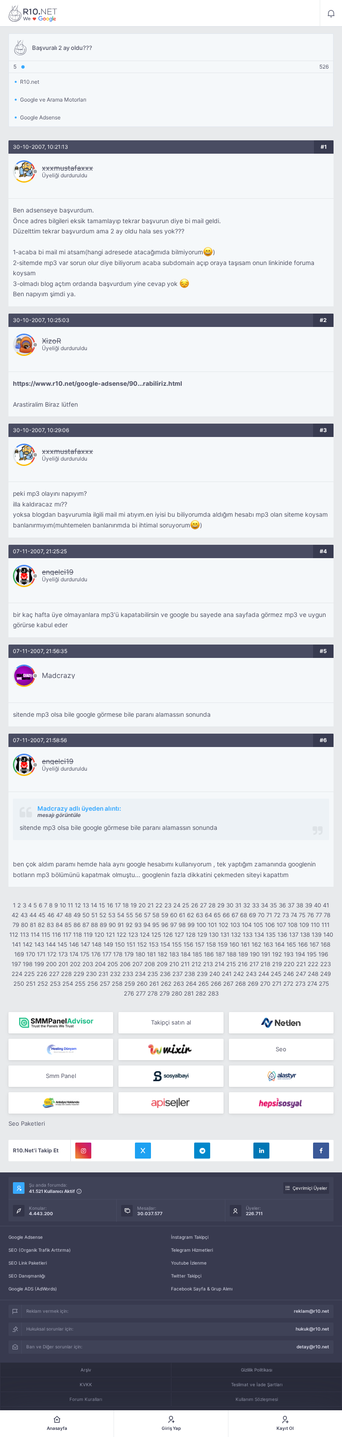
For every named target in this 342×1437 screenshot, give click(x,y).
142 (28, 944)
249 (325, 973)
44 (33, 915)
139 (317, 934)
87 (85, 924)
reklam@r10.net (311, 1311)
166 (303, 944)
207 (137, 964)
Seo (281, 1049)
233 (127, 973)
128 (190, 934)
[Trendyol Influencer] (170, 1049)
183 (174, 954)
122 (121, 934)
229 (78, 973)
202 (75, 964)
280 (176, 993)
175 (85, 954)
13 (86, 905)
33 (255, 905)
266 (216, 983)
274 (312, 983)
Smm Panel (61, 1075)
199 (39, 964)
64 (208, 915)
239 (202, 973)
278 (152, 993)
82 (41, 924)
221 (301, 964)
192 (277, 954)
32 (246, 905)
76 (310, 915)
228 (66, 973)
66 (226, 915)
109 (304, 924)
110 (315, 924)
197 (16, 964)
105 (258, 924)
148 (97, 944)
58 (155, 915)
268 (240, 983)
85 (68, 924)
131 (224, 934)
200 (51, 964)
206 (125, 964)
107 (281, 924)
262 (166, 983)
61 (182, 915)
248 (313, 973)
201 (63, 964)
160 (234, 944)
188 (231, 954)
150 (120, 944)
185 (197, 954)
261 (154, 983)
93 (138, 924)
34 (264, 905)
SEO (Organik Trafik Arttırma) (39, 1250)
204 (100, 964)
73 (285, 915)
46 (50, 915)
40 (317, 905)
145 (62, 944)
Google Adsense (25, 1237)
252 (42, 983)
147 (85, 944)
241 (227, 973)
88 (94, 924)
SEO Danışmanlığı (26, 1275)
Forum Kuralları (85, 1399)
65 (217, 915)
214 (219, 964)
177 (106, 954)
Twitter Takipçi (186, 1275)
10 (63, 905)
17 (118, 905)
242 (238, 973)
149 (108, 944)
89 (103, 924)
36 (282, 905)
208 (149, 964)
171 (41, 954)
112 (13, 934)
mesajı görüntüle (59, 815)
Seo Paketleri (26, 1123)
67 (235, 915)
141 (16, 944)
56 (138, 915)
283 (213, 993)
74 (294, 915)
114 (35, 934)
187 (220, 954)
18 (125, 905)
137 (293, 934)
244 (263, 973)
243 (251, 973)
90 (112, 924)
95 (155, 924)
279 (164, 993)
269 (253, 983)
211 (185, 964)
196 (323, 954)
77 (319, 915)
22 (159, 905)
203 (87, 964)
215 (231, 964)
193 (288, 954)
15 (102, 905)
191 (265, 954)
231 (103, 973)
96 (164, 924)
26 (194, 905)
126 (168, 934)
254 (67, 983)
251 (31, 983)
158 (211, 944)
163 (268, 944)
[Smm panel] (60, 1022)
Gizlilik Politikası (256, 1369)
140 (328, 934)
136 (282, 934)
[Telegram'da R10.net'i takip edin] (202, 1151)
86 (77, 924)
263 (178, 983)
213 (208, 964)
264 (191, 983)
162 (256, 944)
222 (313, 964)
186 (209, 954)
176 (96, 954)
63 (199, 915)
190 (255, 954)
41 (326, 905)
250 (18, 983)
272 (288, 983)
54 (120, 915)
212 (196, 964)
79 (15, 924)
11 (70, 905)
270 (265, 983)
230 (91, 973)
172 (52, 954)
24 (176, 905)
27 (203, 905)
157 (199, 944)
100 (201, 924)
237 (177, 973)
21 (150, 905)
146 (74, 944)
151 (130, 944)
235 (152, 973)
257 (105, 983)
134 (259, 934)
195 (312, 954)
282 (200, 993)
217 (254, 964)
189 (243, 954)
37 (291, 905)
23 (167, 905)
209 (162, 964)
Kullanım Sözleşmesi (257, 1399)
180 (140, 954)
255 (80, 983)
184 (186, 954)
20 (142, 905)
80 (24, 924)
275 (324, 983)
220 (289, 964)
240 (214, 973)
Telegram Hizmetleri (192, 1250)
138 (305, 934)
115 (45, 934)
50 (86, 915)
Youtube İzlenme (189, 1263)
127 (179, 934)
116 (56, 934)
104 (247, 924)
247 (301, 973)
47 (59, 915)
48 (68, 915)
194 (300, 954)
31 (238, 905)
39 (308, 905)
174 (73, 954)
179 (129, 954)
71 (269, 915)
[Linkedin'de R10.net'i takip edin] (261, 1151)
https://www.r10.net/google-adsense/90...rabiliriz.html (97, 383)
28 (212, 905)
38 (299, 905)
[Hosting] (281, 1022)
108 (292, 924)
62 (190, 915)
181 (151, 954)
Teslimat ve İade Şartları (256, 1384)
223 (325, 964)
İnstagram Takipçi (189, 1237)
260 (142, 983)
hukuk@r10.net (312, 1328)
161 (245, 944)
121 (110, 934)
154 (165, 944)
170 (30, 954)
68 (243, 915)
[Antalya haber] (60, 1103)
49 (77, 915)
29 (220, 905)
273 (300, 983)
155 (177, 944)
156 (188, 944)
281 (189, 993)
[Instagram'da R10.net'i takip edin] (83, 1151)
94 (147, 924)
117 (67, 934)
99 (191, 924)
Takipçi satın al (171, 1022)
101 (212, 924)
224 (17, 973)
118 (77, 934)
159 (223, 944)
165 (291, 944)
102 (223, 924)
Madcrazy (58, 675)
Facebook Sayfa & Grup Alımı (201, 1288)
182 (162, 954)
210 (174, 964)
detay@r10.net (313, 1346)
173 (63, 954)
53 (111, 915)
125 (156, 934)
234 (140, 973)
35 (273, 905)
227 (54, 973)
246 (288, 973)
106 (270, 924)
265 (203, 983)
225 (29, 973)
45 (41, 915)
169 (19, 954)
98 (182, 924)
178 (117, 954)
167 (314, 944)
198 (28, 964)
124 (145, 934)
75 (302, 915)
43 (24, 915)
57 (147, 915)
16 (110, 905)
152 (142, 944)
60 (173, 915)
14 (94, 905)
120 (99, 934)
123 (133, 934)
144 (51, 944)
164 (280, 944)
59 (164, 915)
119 (88, 934)
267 (228, 983)
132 (236, 934)
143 (39, 944)
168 (325, 944)
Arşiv (86, 1369)
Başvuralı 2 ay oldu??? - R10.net (32, 13)
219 (277, 964)
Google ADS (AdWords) (32, 1288)
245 (276, 973)
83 (50, 924)
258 (117, 983)
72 (277, 915)
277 (141, 993)
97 (173, 924)
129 (202, 934)
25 (185, 905)
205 (112, 964)
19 (133, 905)
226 (42, 973)
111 (326, 924)
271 (276, 983)
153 (154, 944)
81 (33, 924)
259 (129, 983)
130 (214, 934)
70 (261, 915)
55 (129, 915)
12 (78, 905)
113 (24, 934)
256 (92, 983)
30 (229, 905)
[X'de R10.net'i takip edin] (143, 1151)
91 (121, 924)
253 (55, 983)
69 (252, 915)
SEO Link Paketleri (27, 1263)
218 (265, 964)
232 (115, 973)
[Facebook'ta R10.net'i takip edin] (321, 1151)
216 (243, 964)
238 (189, 973)
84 (59, 924)
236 (165, 973)
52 (102, 915)
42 (15, 915)
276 (129, 993)
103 (235, 924)
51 (94, 915)
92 (129, 924)
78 (327, 915)
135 (271, 934)
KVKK (86, 1384)
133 (247, 934)
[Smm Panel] (170, 1076)
